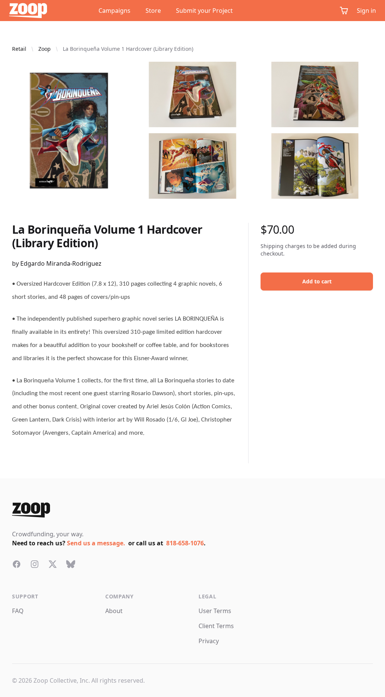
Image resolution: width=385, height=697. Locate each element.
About (114, 611)
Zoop (44, 48)
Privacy (209, 641)
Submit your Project (204, 10)
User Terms (215, 611)
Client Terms (216, 626)
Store (153, 10)
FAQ (18, 611)
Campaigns (114, 10)
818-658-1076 (185, 543)
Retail (19, 48)
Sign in (366, 10)
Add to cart (317, 281)
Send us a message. (96, 543)
